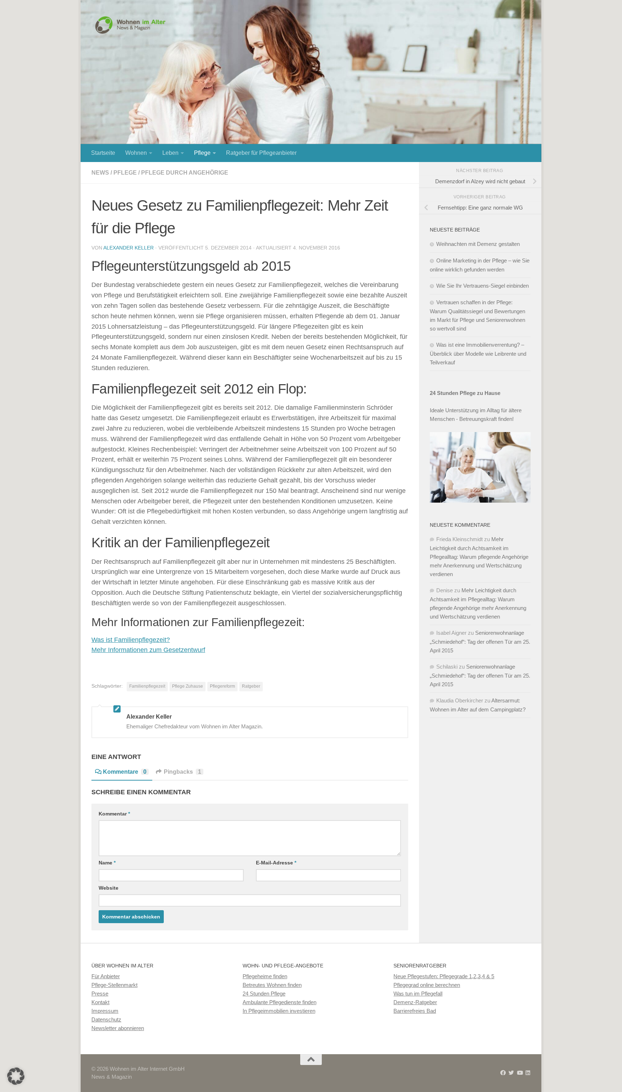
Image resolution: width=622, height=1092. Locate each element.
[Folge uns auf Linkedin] (528, 1073)
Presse (99, 993)
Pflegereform (222, 686)
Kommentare (125, 772)
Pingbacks (182, 772)
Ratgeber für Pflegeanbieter (261, 153)
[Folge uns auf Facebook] (503, 1073)
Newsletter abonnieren (117, 1028)
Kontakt (100, 1002)
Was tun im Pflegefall (417, 993)
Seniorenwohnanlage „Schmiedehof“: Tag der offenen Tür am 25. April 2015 (480, 641)
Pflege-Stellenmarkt (114, 985)
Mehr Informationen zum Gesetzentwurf (148, 649)
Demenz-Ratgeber (415, 1002)
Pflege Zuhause (187, 686)
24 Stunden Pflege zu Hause (465, 393)
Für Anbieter (105, 976)
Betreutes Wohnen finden (272, 985)
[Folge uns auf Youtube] (519, 1073)
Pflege (202, 153)
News (100, 173)
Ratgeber (251, 686)
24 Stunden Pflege (264, 993)
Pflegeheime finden (265, 976)
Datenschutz (106, 1019)
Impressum (104, 1011)
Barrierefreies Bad (414, 1011)
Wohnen (136, 153)
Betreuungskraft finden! (486, 419)
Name (107, 863)
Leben (170, 153)
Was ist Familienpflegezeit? (130, 639)
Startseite (103, 153)
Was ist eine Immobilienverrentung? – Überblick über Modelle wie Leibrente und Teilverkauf (478, 353)
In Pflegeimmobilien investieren (279, 1011)
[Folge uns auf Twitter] (511, 1073)
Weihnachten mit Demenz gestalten (478, 244)
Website (108, 888)
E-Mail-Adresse (276, 863)
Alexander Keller (128, 248)
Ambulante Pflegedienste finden (279, 1002)
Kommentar (114, 814)
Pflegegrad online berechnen (426, 985)
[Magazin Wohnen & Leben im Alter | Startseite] (132, 25)
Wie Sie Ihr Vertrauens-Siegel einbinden (482, 286)
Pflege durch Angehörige (184, 173)
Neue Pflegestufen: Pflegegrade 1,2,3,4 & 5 (443, 976)
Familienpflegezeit (147, 686)
